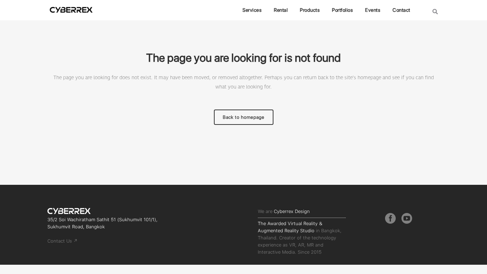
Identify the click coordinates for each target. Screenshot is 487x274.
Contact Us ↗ (62, 241)
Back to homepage (244, 117)
